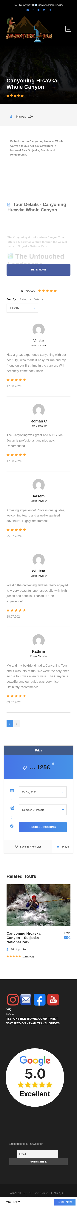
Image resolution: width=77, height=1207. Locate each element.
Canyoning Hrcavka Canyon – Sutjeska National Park (24, 937)
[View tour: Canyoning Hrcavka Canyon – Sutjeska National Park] (38, 905)
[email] (28, 10)
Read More (38, 269)
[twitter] (44, 10)
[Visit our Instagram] (50, 10)
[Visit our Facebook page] (33, 10)
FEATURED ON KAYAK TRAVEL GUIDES (33, 1023)
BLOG (10, 1013)
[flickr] (38, 10)
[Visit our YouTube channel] (53, 1000)
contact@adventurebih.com (50, 5)
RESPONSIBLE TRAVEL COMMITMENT (32, 1018)
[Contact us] (26, 999)
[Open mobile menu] (68, 29)
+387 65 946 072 (25, 5)
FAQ (8, 1009)
